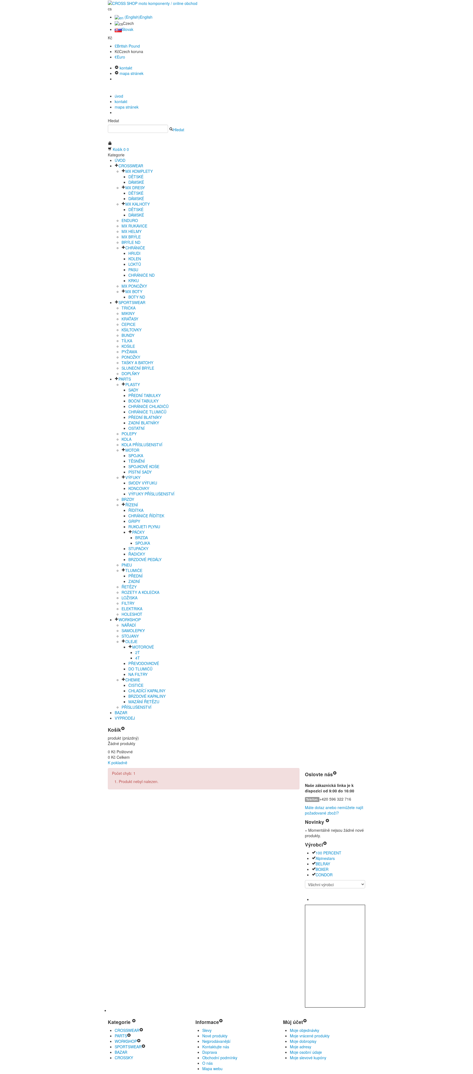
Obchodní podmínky (219, 1057)
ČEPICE (128, 324)
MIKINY (128, 313)
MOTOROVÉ (143, 647)
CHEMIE (132, 679)
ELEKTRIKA (132, 608)
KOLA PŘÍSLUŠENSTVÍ (142, 444)
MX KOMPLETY (139, 171)
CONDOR (324, 874)
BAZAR (121, 712)
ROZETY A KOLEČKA (140, 592)
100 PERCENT (328, 853)
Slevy (207, 1030)
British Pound (127, 46)
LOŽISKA (129, 597)
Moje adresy (300, 1046)
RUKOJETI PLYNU (144, 526)
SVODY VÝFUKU (142, 483)
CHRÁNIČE (135, 247)
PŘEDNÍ (135, 576)
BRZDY (128, 499)
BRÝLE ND (131, 242)
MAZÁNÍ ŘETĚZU (143, 701)
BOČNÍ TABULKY (143, 401)
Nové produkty (214, 1035)
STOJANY (130, 636)
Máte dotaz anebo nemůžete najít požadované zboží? (334, 810)
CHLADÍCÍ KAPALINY (146, 690)
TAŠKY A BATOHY (137, 362)
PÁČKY (138, 532)
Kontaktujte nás (215, 1046)
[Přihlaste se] (110, 144)
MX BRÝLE (131, 237)
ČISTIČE (135, 685)
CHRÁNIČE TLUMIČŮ (147, 412)
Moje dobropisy (303, 1041)
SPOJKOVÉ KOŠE (143, 466)
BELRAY (323, 863)
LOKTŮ (134, 264)
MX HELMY (132, 231)
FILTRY (128, 603)
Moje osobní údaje (306, 1052)
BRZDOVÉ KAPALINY (147, 696)
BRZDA (141, 537)
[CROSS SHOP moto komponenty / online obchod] (152, 2)
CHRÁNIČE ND (141, 275)
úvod (119, 96)
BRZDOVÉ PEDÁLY (144, 559)
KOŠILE (128, 346)
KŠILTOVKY (132, 329)
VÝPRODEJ (125, 718)
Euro (120, 57)
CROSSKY (124, 1057)
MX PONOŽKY (134, 286)
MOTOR (132, 450)
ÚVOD (120, 160)
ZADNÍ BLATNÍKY (143, 422)
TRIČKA (128, 308)
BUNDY (128, 335)
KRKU (133, 280)
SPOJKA (135, 455)
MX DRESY (135, 187)
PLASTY (132, 384)
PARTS (125, 379)
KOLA (126, 439)
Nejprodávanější (216, 1041)
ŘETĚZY (129, 586)
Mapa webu (212, 1068)
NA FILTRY (138, 674)
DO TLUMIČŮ (140, 669)
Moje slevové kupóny (308, 1057)
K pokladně (117, 762)
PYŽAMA (129, 351)
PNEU (127, 565)
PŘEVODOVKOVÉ (143, 663)
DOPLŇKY (131, 373)
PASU (133, 269)
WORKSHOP (130, 619)
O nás (207, 1063)
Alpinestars (325, 858)
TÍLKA (127, 340)
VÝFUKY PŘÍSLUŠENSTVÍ (151, 494)
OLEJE (131, 641)
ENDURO (130, 220)
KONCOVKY (138, 488)
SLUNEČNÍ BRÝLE (138, 368)
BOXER (322, 869)
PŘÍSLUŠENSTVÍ (136, 707)
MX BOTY (133, 291)
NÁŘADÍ (129, 625)
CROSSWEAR (131, 165)
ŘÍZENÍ (131, 504)
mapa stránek (131, 73)
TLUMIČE (133, 570)
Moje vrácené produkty (310, 1035)
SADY (133, 390)
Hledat (113, 120)
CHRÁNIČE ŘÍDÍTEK (146, 515)
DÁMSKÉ (136, 182)
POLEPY (129, 433)
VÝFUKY (132, 477)
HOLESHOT (132, 614)
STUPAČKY (138, 548)
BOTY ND (136, 297)
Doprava (209, 1052)
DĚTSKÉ (135, 176)
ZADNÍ (134, 581)
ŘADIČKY (136, 554)
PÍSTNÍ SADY (140, 472)
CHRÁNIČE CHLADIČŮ (148, 406)
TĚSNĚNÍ (136, 461)
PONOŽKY (131, 357)
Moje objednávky (304, 1030)
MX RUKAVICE (134, 226)
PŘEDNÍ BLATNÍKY (145, 417)
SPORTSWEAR (132, 302)
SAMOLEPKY (133, 630)
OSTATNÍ (136, 428)
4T (137, 658)
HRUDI (134, 253)
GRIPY (134, 521)
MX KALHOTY (137, 204)
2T (137, 652)
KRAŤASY (130, 319)
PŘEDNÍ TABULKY (144, 395)
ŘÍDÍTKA (135, 510)
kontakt (125, 68)
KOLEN (134, 258)
